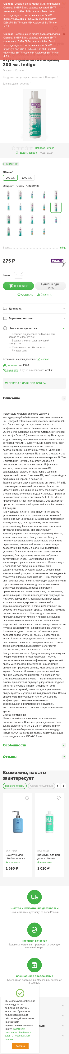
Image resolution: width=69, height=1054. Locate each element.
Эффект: (9, 185)
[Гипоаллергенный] (56, 195)
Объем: (8, 172)
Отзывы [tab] (9, 757)
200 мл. (10, 177)
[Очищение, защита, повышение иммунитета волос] (32, 219)
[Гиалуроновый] (44, 195)
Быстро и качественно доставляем (34, 907)
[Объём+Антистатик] (56, 207)
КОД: (43, 152)
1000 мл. (27, 177)
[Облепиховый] (44, 207)
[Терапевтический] (56, 219)
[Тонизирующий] (8, 231)
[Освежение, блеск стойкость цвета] (8, 219)
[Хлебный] (32, 231)
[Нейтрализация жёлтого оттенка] (32, 207)
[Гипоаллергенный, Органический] (8, 207)
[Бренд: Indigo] (58, 262)
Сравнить (46, 294)
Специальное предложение (34, 975)
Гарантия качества (34, 940)
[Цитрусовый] (44, 231)
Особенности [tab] (14, 745)
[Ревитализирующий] (44, 219)
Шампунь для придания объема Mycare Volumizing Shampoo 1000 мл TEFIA (17, 856)
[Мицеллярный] (20, 207)
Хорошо (20, 1046)
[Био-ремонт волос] (8, 195)
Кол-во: (7, 275)
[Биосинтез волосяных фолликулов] (20, 195)
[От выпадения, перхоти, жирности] (20, 219)
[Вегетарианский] (32, 195)
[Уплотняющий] (20, 231)
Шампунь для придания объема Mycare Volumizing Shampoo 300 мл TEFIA (49, 856)
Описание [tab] (11, 398)
